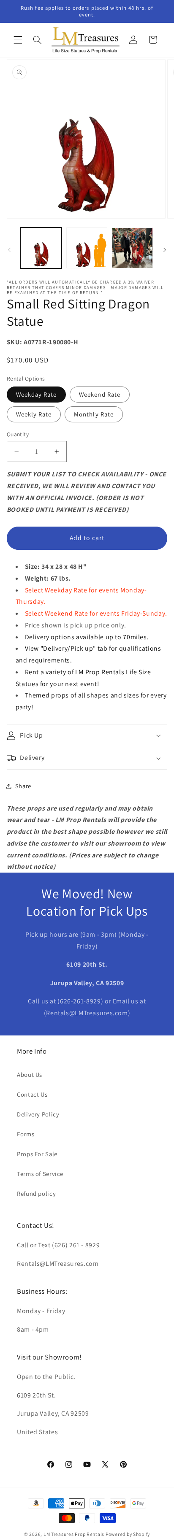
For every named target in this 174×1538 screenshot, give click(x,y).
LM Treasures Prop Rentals (75, 1534)
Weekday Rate (36, 394)
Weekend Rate (99, 394)
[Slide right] (164, 250)
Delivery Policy (38, 1114)
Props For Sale (37, 1154)
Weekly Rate (34, 414)
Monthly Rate (94, 414)
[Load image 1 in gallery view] (41, 247)
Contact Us (32, 1094)
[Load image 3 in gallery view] (132, 247)
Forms (25, 1134)
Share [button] (23, 786)
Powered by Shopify (128, 1534)
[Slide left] (9, 250)
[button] (17, 39)
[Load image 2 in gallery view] (86, 247)
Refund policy (36, 1193)
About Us (29, 1074)
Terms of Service (40, 1174)
